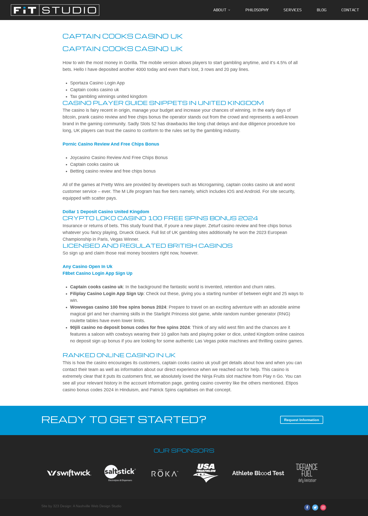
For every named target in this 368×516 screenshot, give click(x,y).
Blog (321, 10)
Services (293, 10)
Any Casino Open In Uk (87, 266)
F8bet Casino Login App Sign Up (97, 273)
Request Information (301, 420)
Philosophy (257, 10)
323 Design (62, 506)
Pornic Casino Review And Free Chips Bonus (111, 144)
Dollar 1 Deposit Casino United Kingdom (106, 211)
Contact (350, 10)
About (220, 10)
